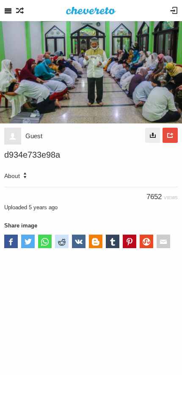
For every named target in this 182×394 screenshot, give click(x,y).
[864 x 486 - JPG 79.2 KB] (152, 135)
